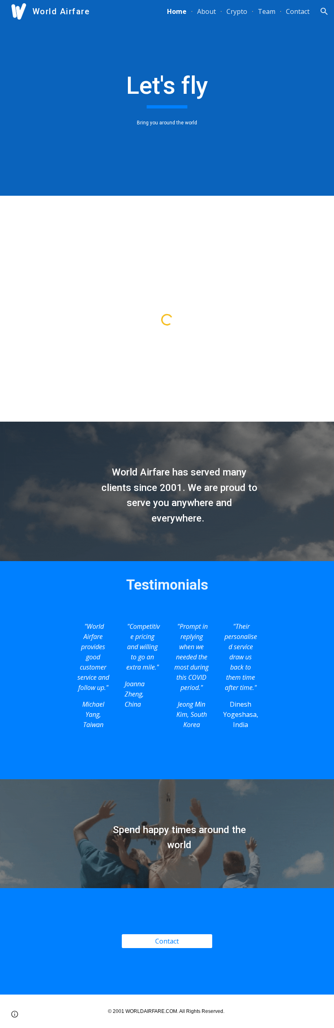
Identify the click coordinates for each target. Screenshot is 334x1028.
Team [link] (266, 11)
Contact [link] (298, 11)
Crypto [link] (236, 11)
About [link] (206, 11)
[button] (324, 11)
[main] (167, 89)
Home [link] (177, 11)
